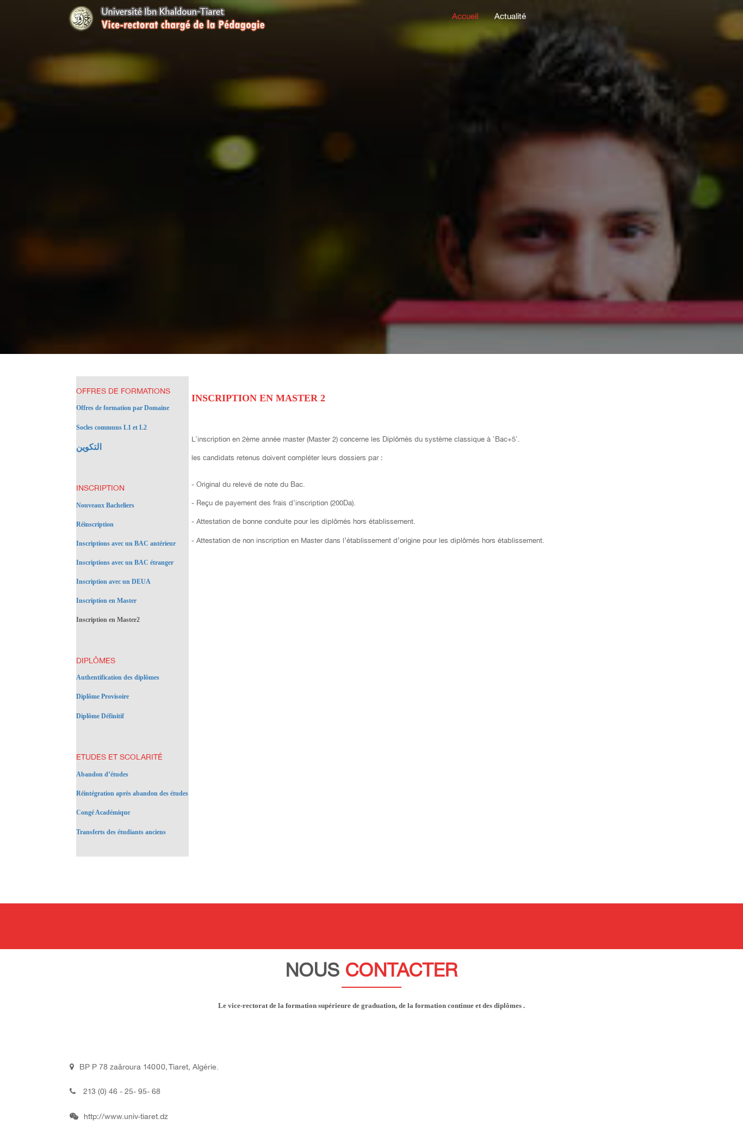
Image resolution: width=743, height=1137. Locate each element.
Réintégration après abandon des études (132, 793)
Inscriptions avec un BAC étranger (125, 562)
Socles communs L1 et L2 (111, 427)
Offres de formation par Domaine (122, 408)
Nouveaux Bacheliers (105, 505)
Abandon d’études (102, 774)
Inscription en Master (106, 600)
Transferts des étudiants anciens (121, 832)
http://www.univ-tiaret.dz (126, 1116)
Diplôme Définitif (100, 716)
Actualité (510, 16)
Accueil (465, 16)
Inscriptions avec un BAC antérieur (126, 543)
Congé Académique (103, 812)
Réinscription (95, 524)
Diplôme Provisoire (102, 696)
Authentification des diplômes (117, 677)
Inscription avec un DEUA (113, 581)
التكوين (89, 446)
